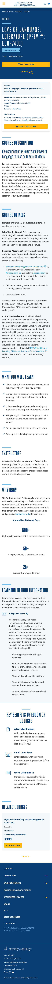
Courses (8, 868)
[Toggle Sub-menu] (46, 876)
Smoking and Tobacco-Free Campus (15, 962)
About (7, 904)
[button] (23, 856)
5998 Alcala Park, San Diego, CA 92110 (19, 928)
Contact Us (9, 923)
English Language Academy (17, 890)
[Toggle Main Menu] (3, 4)
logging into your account (32, 120)
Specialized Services (14, 897)
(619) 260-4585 (9, 930)
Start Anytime (8, 831)
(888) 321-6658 (24, 930)
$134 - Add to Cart (27, 127)
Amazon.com (12, 272)
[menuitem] (26, 869)
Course (5, 19)
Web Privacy (8, 955)
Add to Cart (27, 64)
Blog (6, 910)
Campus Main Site (9, 965)
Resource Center (12, 917)
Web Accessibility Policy (11, 959)
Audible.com (39, 272)
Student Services (12, 883)
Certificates (10, 875)
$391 (8, 839)
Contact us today (23, 513)
